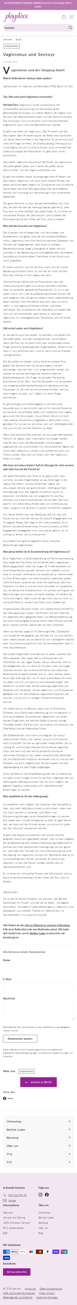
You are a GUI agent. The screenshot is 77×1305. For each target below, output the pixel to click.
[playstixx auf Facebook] (47, 1195)
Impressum (30, 1288)
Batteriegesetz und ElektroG (17, 1297)
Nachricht (9, 998)
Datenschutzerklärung (51, 1288)
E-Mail (7, 979)
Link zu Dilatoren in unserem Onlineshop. (47, 925)
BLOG (19, 39)
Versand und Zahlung (14, 1217)
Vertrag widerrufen (17, 1271)
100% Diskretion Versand (16, 1222)
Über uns (43, 1227)
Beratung (43, 1222)
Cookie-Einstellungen (47, 1297)
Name (6, 960)
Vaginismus (11, 46)
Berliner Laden (38, 933)
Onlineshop (44, 1212)
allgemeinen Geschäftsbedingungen (20, 1053)
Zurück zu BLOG (41, 1082)
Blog (40, 1233)
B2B (5, 1233)
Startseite (7, 39)
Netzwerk (8, 1212)
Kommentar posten (20, 1038)
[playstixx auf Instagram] (40, 1195)
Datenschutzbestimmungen (55, 1053)
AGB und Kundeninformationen (19, 1293)
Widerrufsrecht (47, 1293)
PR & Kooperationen (13, 1227)
